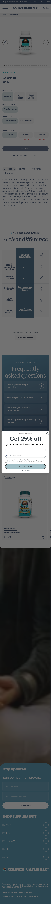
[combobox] (8, 456)
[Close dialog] (47, 433)
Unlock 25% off (25, 466)
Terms (10, 462)
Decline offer (25, 470)
